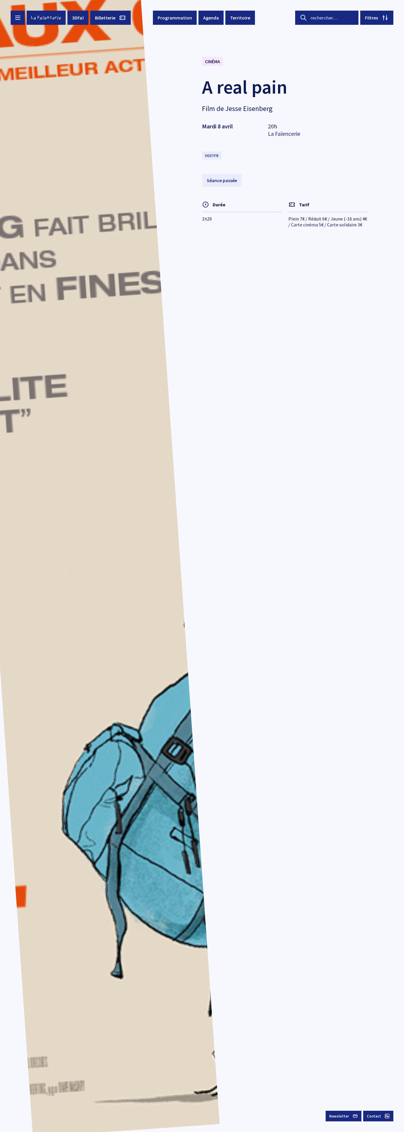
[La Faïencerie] (46, 18)
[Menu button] (18, 18)
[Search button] (303, 17)
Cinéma (212, 61)
